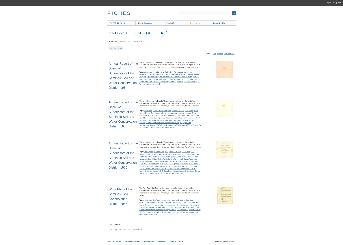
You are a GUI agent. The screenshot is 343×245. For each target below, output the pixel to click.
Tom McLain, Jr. (194, 210)
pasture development (178, 205)
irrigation (152, 120)
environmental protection (156, 202)
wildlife (172, 128)
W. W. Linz (154, 173)
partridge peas (169, 164)
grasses (197, 74)
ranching (142, 166)
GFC (198, 118)
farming (158, 74)
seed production (167, 207)
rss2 (141, 229)
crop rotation (184, 200)
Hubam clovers (170, 161)
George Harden (180, 74)
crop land (175, 200)
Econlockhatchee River (161, 157)
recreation (150, 166)
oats (161, 164)
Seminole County (180, 79)
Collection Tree (170, 23)
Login (328, 3)
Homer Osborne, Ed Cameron (170, 77)
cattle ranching (157, 154)
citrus (189, 72)
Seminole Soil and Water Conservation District (162, 123)
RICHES (119, 13)
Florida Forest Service (151, 118)
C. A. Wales (174, 72)
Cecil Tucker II (168, 154)
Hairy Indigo (143, 77)
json (128, 229)
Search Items (138, 41)
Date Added (228, 54)
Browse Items (195, 23)
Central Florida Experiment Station (152, 113)
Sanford (170, 79)
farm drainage (176, 157)
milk (166, 120)
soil (161, 82)
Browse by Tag (125, 41)
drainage (188, 113)
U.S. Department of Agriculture (174, 125)
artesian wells (158, 111)
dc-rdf (115, 229)
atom (110, 229)
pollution (178, 164)
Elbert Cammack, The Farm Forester (161, 115)
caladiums (183, 72)
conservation (144, 74)
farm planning (177, 202)
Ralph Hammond (160, 79)
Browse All (113, 41)
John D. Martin (186, 77)
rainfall (184, 164)
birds (154, 72)
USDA (188, 125)
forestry (160, 205)
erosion (168, 202)
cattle (196, 111)
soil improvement (169, 82)
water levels (160, 128)
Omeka (232, 241)
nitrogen (156, 164)
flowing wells (179, 159)
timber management (152, 171)
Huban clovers (181, 161)
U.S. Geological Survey (191, 171)
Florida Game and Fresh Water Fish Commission (177, 118)
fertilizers (191, 157)
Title (214, 54)
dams (191, 200)
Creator (220, 54)
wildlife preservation (176, 173)
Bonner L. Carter (163, 72)
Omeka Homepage (145, 23)
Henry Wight (153, 77)
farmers (152, 74)
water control (155, 84)
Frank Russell (189, 159)
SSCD (179, 210)
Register (337, 3)
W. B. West (195, 125)
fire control (166, 74)
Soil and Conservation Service (178, 169)
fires (172, 74)
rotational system (161, 166)
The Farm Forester (190, 82)
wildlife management (190, 212)
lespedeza (160, 120)
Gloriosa (190, 74)
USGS (147, 173)
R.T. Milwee (150, 207)
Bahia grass (148, 152)
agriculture (148, 72)
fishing (154, 159)
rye (169, 166)
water (148, 84)
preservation (148, 79)
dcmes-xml (122, 229)
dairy (182, 113)
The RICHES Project (117, 23)
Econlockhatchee (145, 157)
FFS (188, 115)
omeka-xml (135, 229)
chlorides (177, 154)
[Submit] (234, 13)
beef (165, 111)
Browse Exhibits (219, 23)
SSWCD (180, 82)
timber (141, 171)
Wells (167, 128)
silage (182, 123)
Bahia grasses (159, 152)
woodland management (148, 215)
